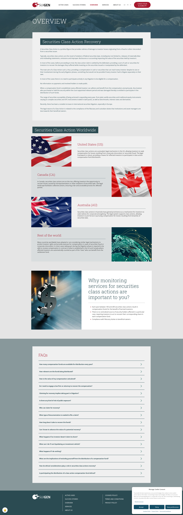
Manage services (139, 501)
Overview (94, 5)
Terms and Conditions (165, 511)
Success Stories (79, 5)
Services (105, 5)
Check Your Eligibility (142, 5)
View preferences (173, 507)
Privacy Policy (155, 511)
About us (117, 5)
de (124, 5)
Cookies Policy (147, 511)
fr (127, 5)
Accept (141, 507)
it (130, 5)
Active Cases (63, 5)
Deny (157, 507)
